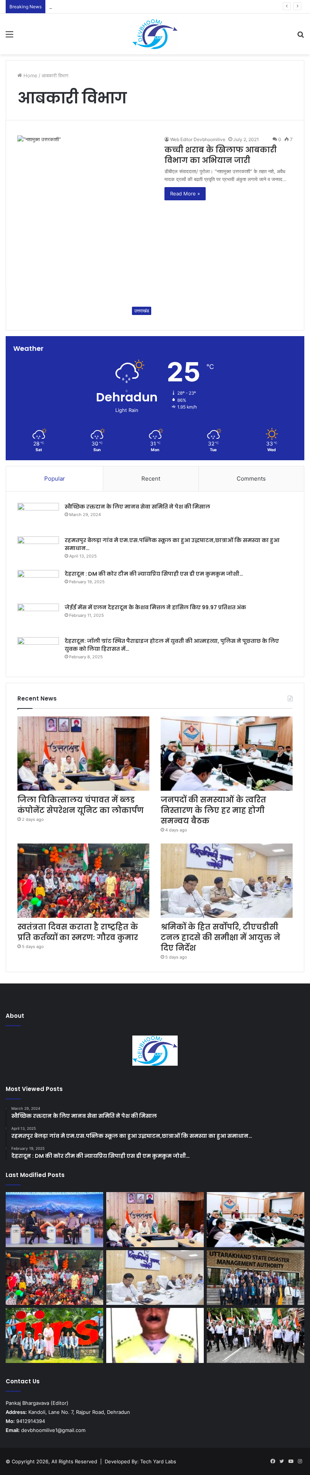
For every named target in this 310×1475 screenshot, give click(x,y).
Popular (54, 478)
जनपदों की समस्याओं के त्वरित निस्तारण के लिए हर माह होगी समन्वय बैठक (114, 6)
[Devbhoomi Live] (155, 34)
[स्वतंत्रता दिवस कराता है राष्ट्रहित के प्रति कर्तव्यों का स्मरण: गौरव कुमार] (83, 881)
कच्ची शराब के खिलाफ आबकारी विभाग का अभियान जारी (220, 155)
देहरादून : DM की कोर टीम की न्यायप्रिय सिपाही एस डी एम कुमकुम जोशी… (154, 574)
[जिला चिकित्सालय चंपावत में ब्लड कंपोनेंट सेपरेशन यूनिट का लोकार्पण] (83, 753)
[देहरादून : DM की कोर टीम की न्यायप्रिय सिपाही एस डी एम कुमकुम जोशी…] (38, 584)
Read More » (185, 194)
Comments (251, 478)
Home (29, 75)
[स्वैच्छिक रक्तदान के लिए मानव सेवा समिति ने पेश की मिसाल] (38, 517)
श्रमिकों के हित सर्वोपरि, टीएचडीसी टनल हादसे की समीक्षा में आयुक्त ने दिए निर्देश (220, 937)
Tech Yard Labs (158, 1461)
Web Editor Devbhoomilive (197, 139)
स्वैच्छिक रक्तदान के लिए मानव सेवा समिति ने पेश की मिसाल (137, 506)
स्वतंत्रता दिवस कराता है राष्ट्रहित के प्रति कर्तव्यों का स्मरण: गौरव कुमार (77, 932)
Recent (150, 478)
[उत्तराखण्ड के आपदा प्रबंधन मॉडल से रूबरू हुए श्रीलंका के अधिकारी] (255, 1277)
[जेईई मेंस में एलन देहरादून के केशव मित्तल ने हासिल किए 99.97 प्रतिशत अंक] (38, 618)
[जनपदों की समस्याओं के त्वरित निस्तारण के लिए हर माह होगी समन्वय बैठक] (227, 753)
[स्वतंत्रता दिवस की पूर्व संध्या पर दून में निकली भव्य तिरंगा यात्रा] (255, 1335)
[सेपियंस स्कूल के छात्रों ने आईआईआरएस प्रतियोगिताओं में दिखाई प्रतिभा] (54, 1335)
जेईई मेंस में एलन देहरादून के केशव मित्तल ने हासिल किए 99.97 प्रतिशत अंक (155, 607)
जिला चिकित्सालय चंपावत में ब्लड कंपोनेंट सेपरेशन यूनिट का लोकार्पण (80, 805)
